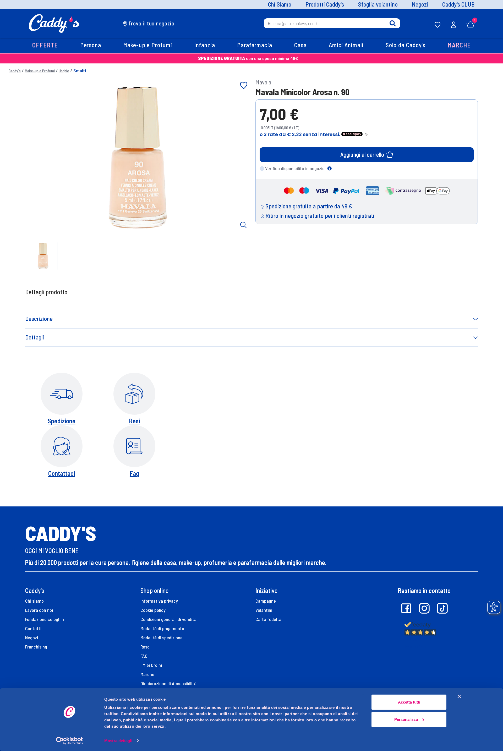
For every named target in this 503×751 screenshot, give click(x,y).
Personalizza (406, 719)
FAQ (143, 656)
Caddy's (15, 70)
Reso (145, 647)
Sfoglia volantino (378, 4)
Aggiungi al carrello (362, 154)
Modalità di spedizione (161, 637)
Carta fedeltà (268, 619)
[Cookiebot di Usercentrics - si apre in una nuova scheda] (69, 741)
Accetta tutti (409, 702)
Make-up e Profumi (40, 70)
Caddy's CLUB (458, 4)
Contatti (33, 628)
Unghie (64, 70)
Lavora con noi (39, 610)
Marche (147, 674)
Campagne (265, 601)
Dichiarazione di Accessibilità (168, 683)
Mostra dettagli (118, 740)
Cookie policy (153, 610)
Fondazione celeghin (44, 619)
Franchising (36, 647)
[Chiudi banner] (459, 696)
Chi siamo (34, 601)
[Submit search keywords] (393, 23)
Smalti (79, 70)
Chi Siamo (279, 4)
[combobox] (332, 23)
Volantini (263, 610)
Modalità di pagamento (162, 628)
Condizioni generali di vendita (168, 619)
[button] (45, 45)
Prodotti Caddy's (324, 4)
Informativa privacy (159, 601)
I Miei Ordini (151, 665)
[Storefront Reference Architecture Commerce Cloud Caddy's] (54, 23)
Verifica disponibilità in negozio (295, 168)
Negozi (420, 4)
